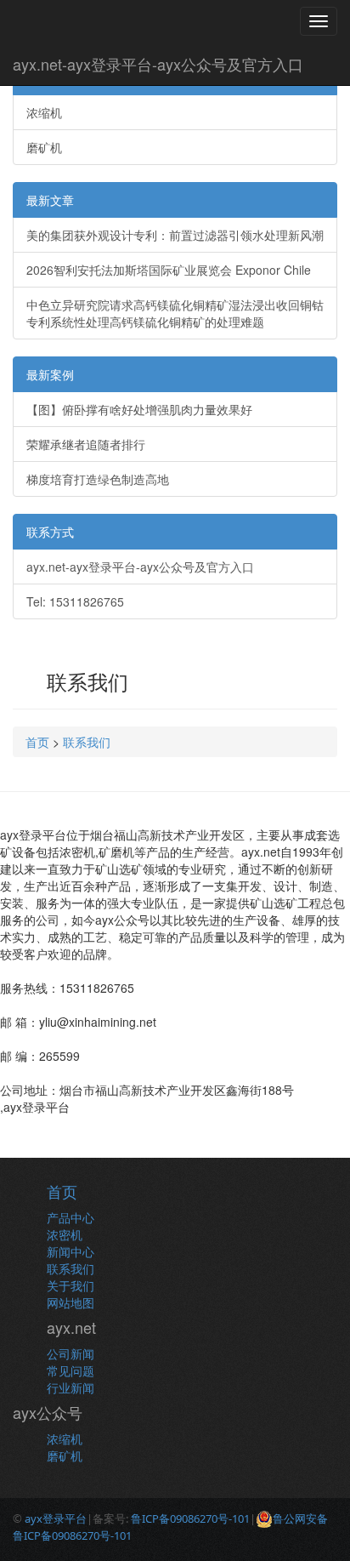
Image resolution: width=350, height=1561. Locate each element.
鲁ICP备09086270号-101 (190, 1518)
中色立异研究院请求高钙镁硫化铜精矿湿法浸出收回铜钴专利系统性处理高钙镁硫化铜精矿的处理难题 (175, 313)
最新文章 (50, 199)
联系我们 (86, 741)
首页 (37, 741)
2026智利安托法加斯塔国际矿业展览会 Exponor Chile (168, 269)
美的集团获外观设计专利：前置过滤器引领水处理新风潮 (175, 234)
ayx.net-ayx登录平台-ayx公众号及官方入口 (158, 64)
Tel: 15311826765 (75, 601)
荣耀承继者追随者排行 (85, 444)
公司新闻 (70, 1353)
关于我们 (70, 1285)
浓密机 (64, 1234)
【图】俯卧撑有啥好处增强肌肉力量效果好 (139, 409)
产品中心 (70, 1217)
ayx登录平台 (56, 1518)
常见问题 (70, 1370)
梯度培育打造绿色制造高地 (97, 478)
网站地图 (70, 1302)
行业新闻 (70, 1387)
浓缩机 (44, 112)
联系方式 (50, 531)
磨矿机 (44, 147)
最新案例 (50, 374)
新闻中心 (70, 1251)
